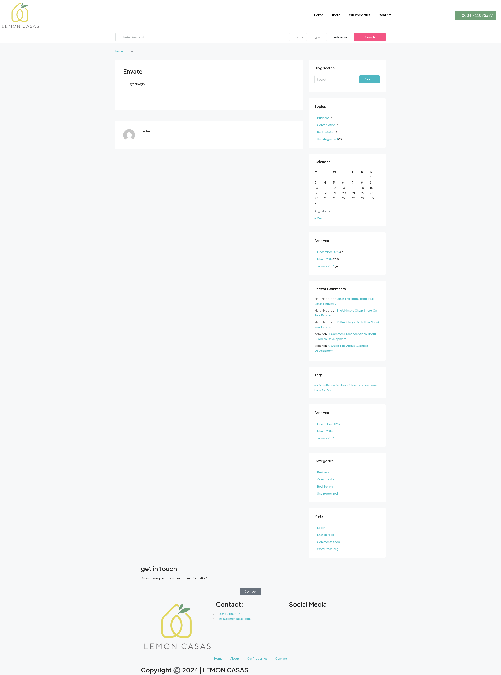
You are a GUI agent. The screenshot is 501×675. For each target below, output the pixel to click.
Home (318, 15)
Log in (321, 527)
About (336, 15)
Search (370, 37)
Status (298, 37)
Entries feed (325, 534)
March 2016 (325, 259)
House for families (360, 385)
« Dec (318, 218)
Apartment (320, 385)
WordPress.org (327, 549)
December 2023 (328, 252)
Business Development (338, 385)
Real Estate (325, 132)
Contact (385, 15)
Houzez (374, 385)
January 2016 (325, 266)
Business (323, 118)
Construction (326, 125)
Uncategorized (327, 139)
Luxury (317, 390)
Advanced (340, 37)
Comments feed (328, 541)
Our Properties (359, 15)
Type (316, 37)
